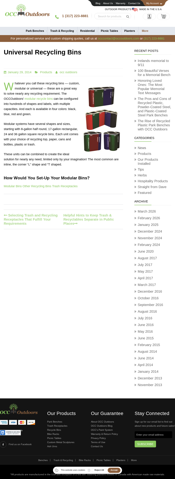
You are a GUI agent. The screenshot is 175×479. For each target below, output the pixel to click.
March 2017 (147, 285)
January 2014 (148, 371)
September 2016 (150, 305)
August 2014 (147, 351)
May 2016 (145, 331)
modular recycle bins (39, 98)
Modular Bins (13, 186)
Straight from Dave (152, 187)
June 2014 (146, 358)
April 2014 (145, 365)
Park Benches (54, 421)
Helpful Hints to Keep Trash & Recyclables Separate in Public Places (88, 219)
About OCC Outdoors (102, 421)
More (134, 460)
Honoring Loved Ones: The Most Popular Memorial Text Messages (151, 87)
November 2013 (150, 385)
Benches (43, 460)
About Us (108, 3)
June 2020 (146, 251)
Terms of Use (98, 442)
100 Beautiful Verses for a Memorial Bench (154, 73)
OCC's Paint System (102, 430)
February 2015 (149, 345)
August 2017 (147, 258)
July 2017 (145, 265)
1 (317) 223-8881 (75, 16)
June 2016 (146, 325)
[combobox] (112, 16)
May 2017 (145, 271)
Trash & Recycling (63, 460)
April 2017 (145, 278)
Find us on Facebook (20, 444)
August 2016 (147, 311)
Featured (144, 193)
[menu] (87, 31)
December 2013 (150, 378)
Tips (141, 169)
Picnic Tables (54, 438)
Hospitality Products (153, 181)
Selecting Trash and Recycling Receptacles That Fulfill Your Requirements (31, 219)
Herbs (142, 175)
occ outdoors (68, 72)
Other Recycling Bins (37, 186)
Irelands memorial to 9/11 (153, 63)
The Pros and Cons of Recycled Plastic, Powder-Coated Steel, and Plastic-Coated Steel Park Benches (154, 107)
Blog (98, 3)
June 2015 (146, 338)
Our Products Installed (148, 161)
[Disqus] (63, 277)
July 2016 (145, 318)
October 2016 (148, 298)
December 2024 (150, 231)
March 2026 (147, 211)
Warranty (120, 3)
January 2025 (148, 225)
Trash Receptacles (65, 186)
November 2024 (150, 238)
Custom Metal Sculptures (60, 442)
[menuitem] (35, 31)
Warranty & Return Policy (104, 434)
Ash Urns (52, 446)
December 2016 (150, 291)
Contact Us (134, 3)
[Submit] (127, 16)
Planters (120, 460)
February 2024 (149, 245)
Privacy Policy (98, 438)
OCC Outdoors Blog (101, 425)
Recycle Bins (54, 430)
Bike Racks (53, 434)
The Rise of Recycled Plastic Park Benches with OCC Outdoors (154, 125)
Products (46, 72)
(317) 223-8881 (154, 38)
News (142, 148)
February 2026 (149, 218)
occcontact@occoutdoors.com (118, 38)
